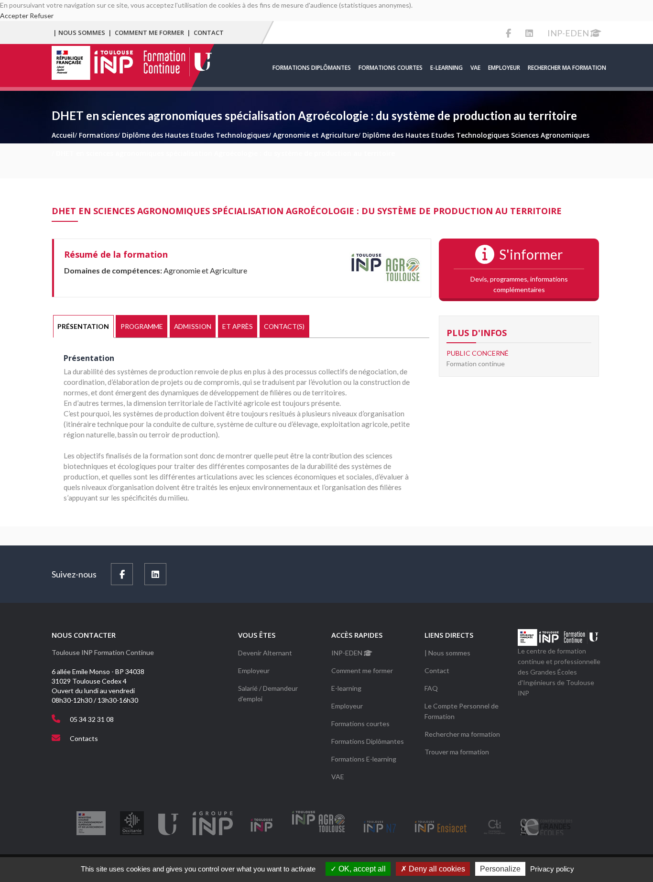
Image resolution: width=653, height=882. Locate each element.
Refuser (42, 15)
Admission (192, 326)
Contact (209, 32)
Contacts (84, 738)
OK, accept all (361, 869)
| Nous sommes (79, 32)
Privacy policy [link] (552, 869)
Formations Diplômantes (311, 68)
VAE (475, 68)
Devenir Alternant (265, 653)
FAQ (431, 688)
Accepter (14, 15)
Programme (141, 326)
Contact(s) (284, 326)
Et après (237, 326)
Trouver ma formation (456, 752)
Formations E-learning (363, 759)
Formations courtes (391, 68)
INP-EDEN (568, 33)
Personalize (500, 869)
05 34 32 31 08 (92, 719)
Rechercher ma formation (567, 68)
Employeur (504, 68)
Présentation (83, 326)
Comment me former (149, 32)
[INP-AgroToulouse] (385, 267)
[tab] (83, 326)
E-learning (446, 68)
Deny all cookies (436, 869)
